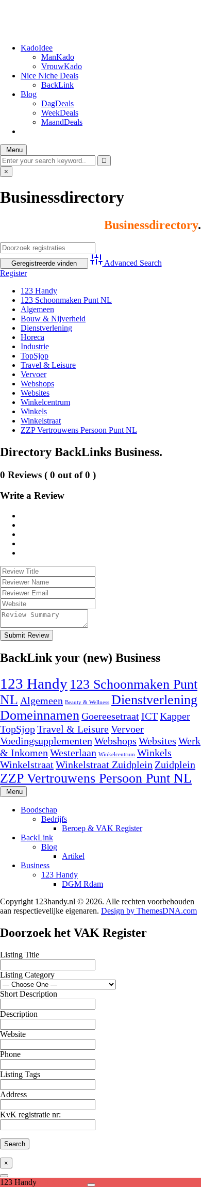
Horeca (32, 337)
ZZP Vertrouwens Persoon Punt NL (79, 430)
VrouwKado (61, 66)
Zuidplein (175, 764)
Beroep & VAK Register (102, 828)
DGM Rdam (82, 884)
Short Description (28, 993)
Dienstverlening (46, 327)
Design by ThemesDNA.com (149, 910)
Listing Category (27, 974)
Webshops (37, 383)
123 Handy (39, 290)
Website (13, 1034)
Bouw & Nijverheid (53, 318)
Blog (29, 94)
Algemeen (37, 309)
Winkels (34, 411)
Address (13, 1094)
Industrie (35, 346)
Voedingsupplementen (46, 740)
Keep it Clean (22, 12)
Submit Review (26, 635)
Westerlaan (73, 752)
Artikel (73, 856)
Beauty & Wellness (87, 702)
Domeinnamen (39, 715)
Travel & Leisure (48, 365)
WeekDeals (59, 112)
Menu (13, 150)
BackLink (57, 84)
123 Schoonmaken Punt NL (66, 300)
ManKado (57, 57)
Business (35, 865)
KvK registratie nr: (30, 1114)
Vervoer (33, 374)
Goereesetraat (110, 716)
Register (13, 273)
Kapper (175, 716)
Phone (10, 1054)
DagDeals (57, 103)
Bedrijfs (54, 819)
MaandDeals (61, 122)
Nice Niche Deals (49, 75)
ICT (149, 716)
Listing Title (19, 954)
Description (19, 1014)
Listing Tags (20, 1074)
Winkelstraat (41, 420)
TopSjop (34, 355)
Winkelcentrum (45, 402)
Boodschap (39, 809)
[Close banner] (91, 1184)
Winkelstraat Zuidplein (104, 764)
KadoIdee (37, 47)
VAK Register (63, 1182)
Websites (35, 392)
